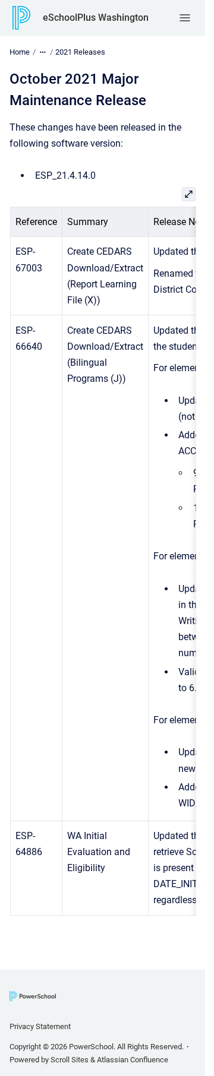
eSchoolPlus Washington (96, 17)
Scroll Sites (70, 1059)
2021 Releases (80, 52)
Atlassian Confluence (132, 1059)
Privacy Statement (40, 1026)
